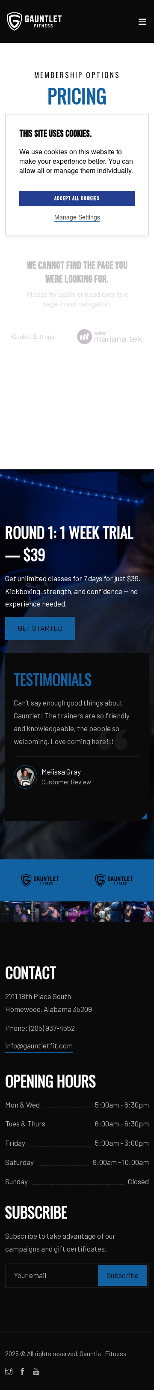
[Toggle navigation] (142, 23)
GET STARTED (40, 628)
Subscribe (123, 1275)
